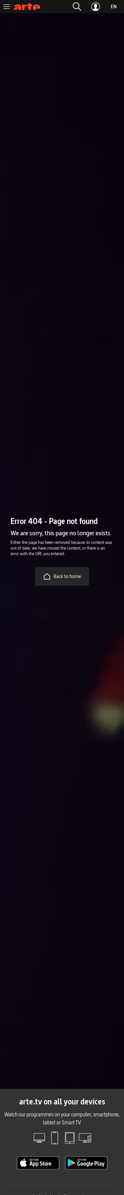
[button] (77, 6)
